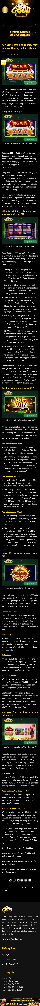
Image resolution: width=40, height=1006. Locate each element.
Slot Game (9, 89)
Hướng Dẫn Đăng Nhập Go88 (14, 990)
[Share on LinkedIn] (30, 880)
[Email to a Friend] (22, 880)
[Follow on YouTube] (20, 939)
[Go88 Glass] (21, 9)
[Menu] (5, 9)
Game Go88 (22, 888)
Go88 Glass (23, 54)
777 (3, 89)
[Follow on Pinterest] (12, 939)
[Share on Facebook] (14, 880)
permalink (5, 890)
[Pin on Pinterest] (26, 880)
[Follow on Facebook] (4, 939)
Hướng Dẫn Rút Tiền (10, 981)
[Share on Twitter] (18, 880)
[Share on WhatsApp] (10, 880)
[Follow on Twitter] (8, 939)
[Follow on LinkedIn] (16, 939)
